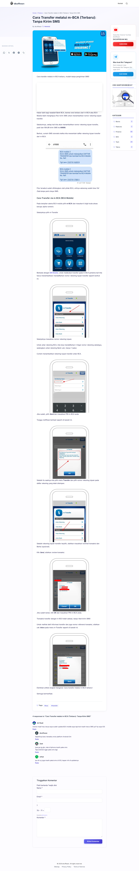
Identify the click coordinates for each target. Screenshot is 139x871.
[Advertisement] (69, 97)
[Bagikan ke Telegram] (19, 53)
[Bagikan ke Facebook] (14, 53)
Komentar (41, 817)
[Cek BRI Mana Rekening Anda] (123, 98)
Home (34, 13)
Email (39, 797)
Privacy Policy (66, 867)
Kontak (120, 3)
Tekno (118, 147)
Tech (117, 142)
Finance (40, 13)
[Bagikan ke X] (9, 53)
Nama (40, 788)
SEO (117, 137)
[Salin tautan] (24, 53)
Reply (34, 729)
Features (119, 126)
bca (46, 706)
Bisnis (118, 121)
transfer (55, 706)
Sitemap (56, 867)
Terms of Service (79, 867)
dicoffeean (43, 733)
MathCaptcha (44, 815)
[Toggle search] (127, 3)
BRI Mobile (54, 273)
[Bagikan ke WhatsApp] (4, 53)
